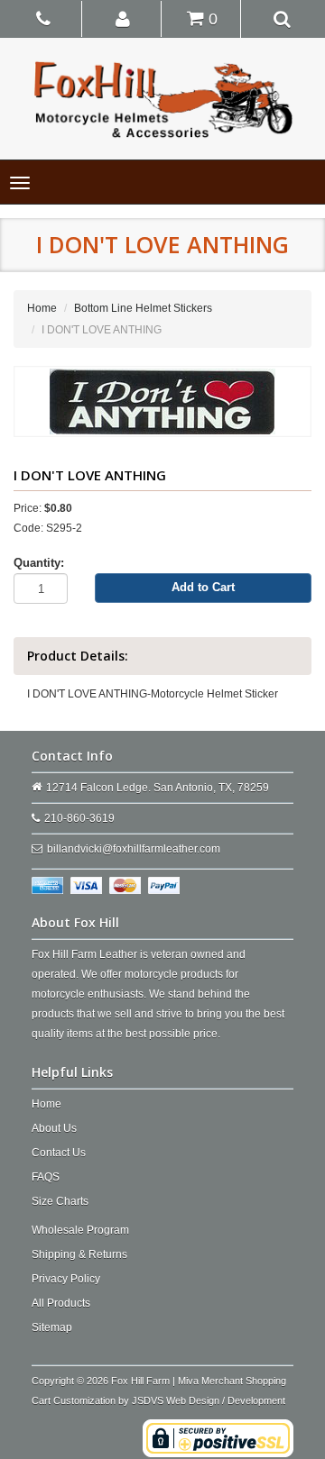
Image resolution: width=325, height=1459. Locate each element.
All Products (61, 1303)
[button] (123, 18)
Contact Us (59, 1152)
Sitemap (52, 1327)
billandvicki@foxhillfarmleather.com (133, 849)
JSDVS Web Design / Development (208, 1400)
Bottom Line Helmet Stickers (143, 308)
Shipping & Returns (79, 1254)
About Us (54, 1128)
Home (42, 308)
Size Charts (60, 1201)
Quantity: (39, 563)
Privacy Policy (66, 1278)
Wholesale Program (80, 1230)
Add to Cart (203, 587)
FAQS (46, 1177)
